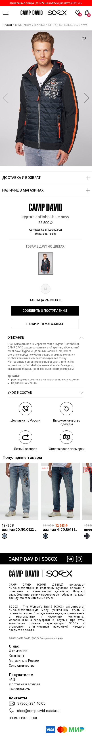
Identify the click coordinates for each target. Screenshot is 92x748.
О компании (18, 651)
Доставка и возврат (24, 684)
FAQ (12, 679)
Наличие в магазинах (44, 324)
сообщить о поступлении (45, 310)
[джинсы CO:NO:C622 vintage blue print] (19, 491)
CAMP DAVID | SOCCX (32, 559)
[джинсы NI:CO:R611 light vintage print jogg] (60, 491)
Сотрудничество (22, 665)
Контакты (16, 656)
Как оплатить (19, 689)
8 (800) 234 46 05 (31, 704)
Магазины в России (24, 660)
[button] (87, 98)
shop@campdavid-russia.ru (38, 711)
